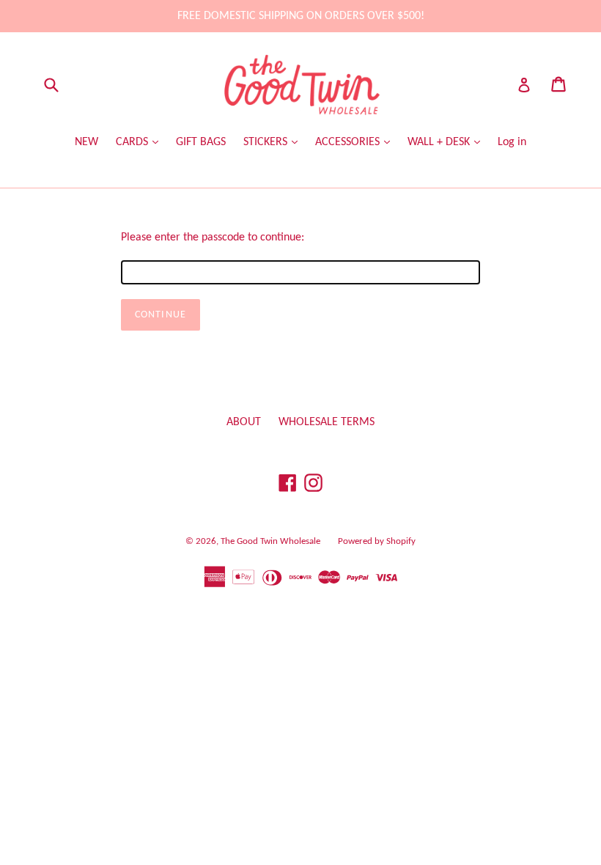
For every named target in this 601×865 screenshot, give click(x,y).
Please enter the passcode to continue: (212, 237)
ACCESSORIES (349, 142)
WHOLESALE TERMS (327, 422)
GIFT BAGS (201, 142)
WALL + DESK (440, 142)
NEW (86, 142)
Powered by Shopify (377, 541)
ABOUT (243, 422)
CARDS (133, 142)
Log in (512, 142)
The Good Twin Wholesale (270, 541)
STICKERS (266, 142)
